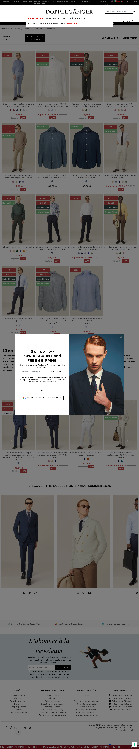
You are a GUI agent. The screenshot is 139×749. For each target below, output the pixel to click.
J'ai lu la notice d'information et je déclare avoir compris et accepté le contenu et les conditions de (43, 379)
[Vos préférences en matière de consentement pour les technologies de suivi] (134, 744)
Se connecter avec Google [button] (44, 398)
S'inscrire (57, 371)
